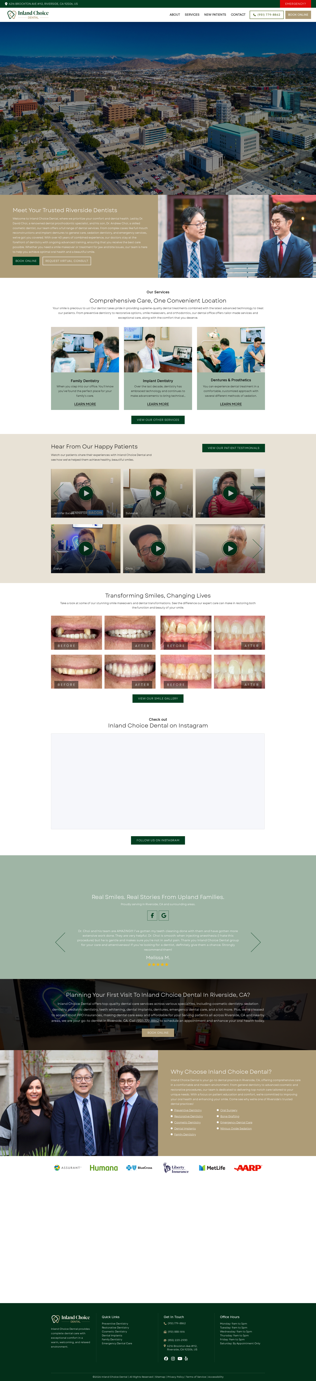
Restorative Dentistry (188, 1116)
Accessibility (216, 1377)
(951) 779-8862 (147, 1020)
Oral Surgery (228, 1110)
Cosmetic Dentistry (187, 1122)
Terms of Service (196, 1377)
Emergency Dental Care (236, 1122)
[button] (295, 4)
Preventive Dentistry (188, 1110)
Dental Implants (185, 1128)
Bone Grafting (229, 1116)
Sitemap (160, 1377)
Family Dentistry (185, 1134)
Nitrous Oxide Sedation (236, 1128)
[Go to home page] (28, 15)
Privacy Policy (175, 1377)
